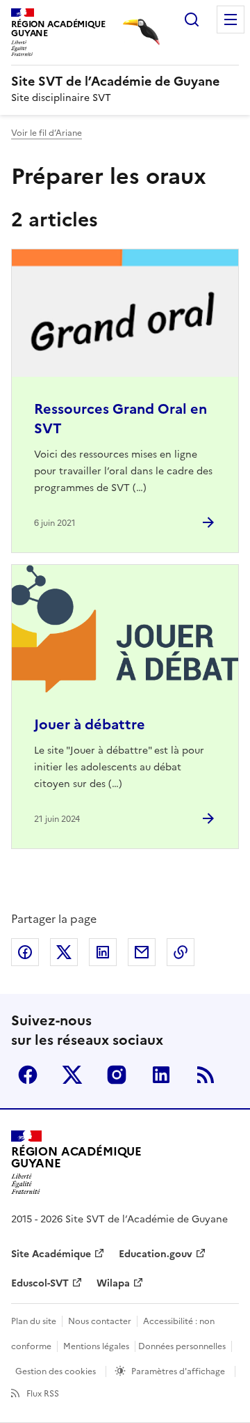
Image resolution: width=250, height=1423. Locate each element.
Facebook (27, 1074)
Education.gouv (155, 1254)
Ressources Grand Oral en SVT (120, 418)
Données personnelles (182, 1346)
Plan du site (33, 1321)
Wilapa (113, 1283)
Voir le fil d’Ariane (46, 133)
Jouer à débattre (89, 724)
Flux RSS (42, 1393)
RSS (205, 1074)
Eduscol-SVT (40, 1283)
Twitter (72, 1074)
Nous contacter (99, 1321)
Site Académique (51, 1254)
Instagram (116, 1074)
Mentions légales (96, 1346)
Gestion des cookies (55, 1371)
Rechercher (192, 19)
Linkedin (161, 1074)
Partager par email (142, 952)
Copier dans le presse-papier (180, 952)
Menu (230, 19)
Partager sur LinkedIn (103, 952)
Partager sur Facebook (25, 952)
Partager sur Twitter (64, 952)
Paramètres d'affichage (178, 1371)
